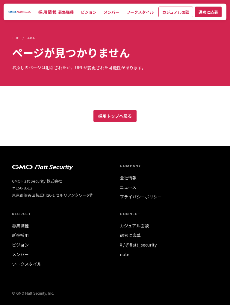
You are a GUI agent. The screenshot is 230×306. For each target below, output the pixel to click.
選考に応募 (208, 12)
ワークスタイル (140, 12)
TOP (15, 38)
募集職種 (66, 12)
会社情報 (128, 177)
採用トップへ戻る (115, 116)
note (124, 254)
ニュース (128, 187)
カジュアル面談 (175, 12)
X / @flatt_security (138, 245)
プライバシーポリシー (141, 197)
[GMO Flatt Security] (19, 12)
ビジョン (88, 12)
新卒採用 (20, 235)
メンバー (111, 12)
